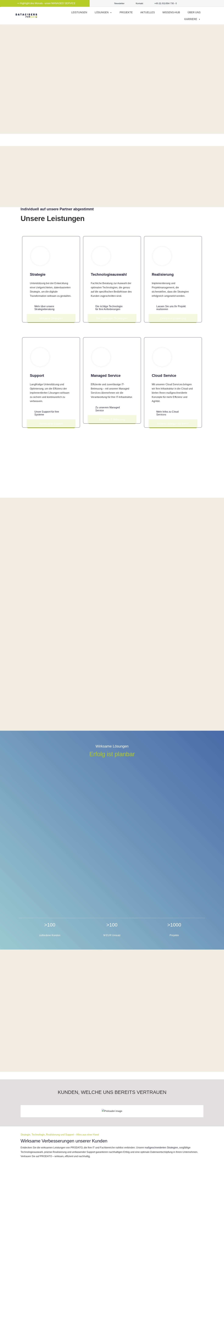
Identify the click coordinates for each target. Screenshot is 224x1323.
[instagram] (190, 3)
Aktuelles (147, 12)
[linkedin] (200, 3)
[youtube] (195, 3)
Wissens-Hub (171, 12)
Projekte (126, 12)
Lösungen (102, 12)
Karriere (190, 19)
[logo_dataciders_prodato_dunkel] (26, 14)
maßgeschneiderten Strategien (161, 1147)
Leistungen (79, 12)
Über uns (194, 12)
